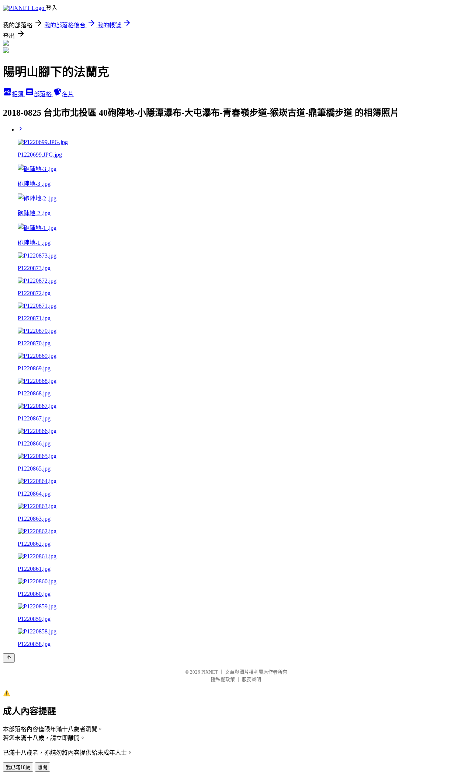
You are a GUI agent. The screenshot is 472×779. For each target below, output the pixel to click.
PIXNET (209, 672)
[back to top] (9, 658)
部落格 (43, 94)
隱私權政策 (223, 679)
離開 (42, 767)
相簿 (18, 94)
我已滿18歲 (18, 767)
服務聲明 (251, 679)
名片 (68, 94)
